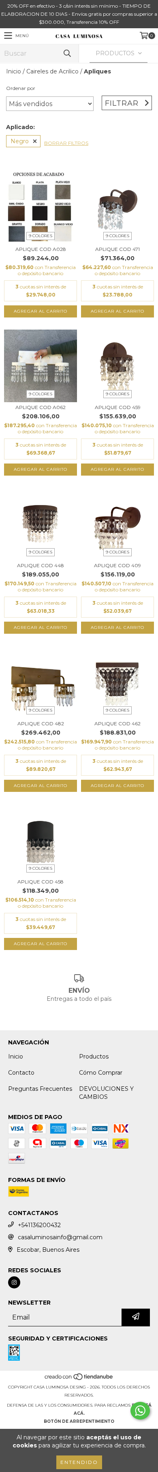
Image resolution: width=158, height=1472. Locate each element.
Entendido (79, 1462)
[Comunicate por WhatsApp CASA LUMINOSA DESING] (140, 1411)
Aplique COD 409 (117, 565)
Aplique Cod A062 (40, 407)
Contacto (21, 1072)
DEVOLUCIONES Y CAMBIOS (106, 1092)
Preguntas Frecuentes (40, 1088)
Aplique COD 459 (118, 407)
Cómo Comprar (100, 1072)
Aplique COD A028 (40, 249)
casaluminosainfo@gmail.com (60, 1237)
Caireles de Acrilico (52, 71)
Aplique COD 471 (117, 249)
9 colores (40, 235)
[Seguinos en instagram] (14, 1282)
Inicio (13, 71)
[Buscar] (67, 53)
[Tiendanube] (79, 1379)
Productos (94, 1056)
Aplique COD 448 (40, 565)
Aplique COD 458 (40, 882)
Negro (20, 141)
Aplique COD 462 (117, 723)
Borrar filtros (66, 143)
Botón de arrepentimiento (79, 1421)
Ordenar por (20, 88)
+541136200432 (39, 1225)
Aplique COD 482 (40, 723)
